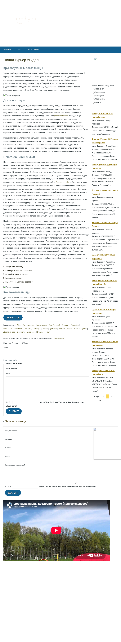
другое (98, 102)
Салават (65, 325)
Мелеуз (37, 328)
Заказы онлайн (62, 182)
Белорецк (7, 328)
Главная (7, 49)
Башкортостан (58, 338)
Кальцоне (99, 95)
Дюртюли (21, 332)
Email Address (11, 368)
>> (99, 400)
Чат (20, 49)
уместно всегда (61, 116)
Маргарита (99, 99)
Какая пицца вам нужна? (15, 465)
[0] (20, 346)
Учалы (40, 332)
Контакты (33, 49)
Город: (8, 456)
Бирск (69, 328)
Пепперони (100, 92)
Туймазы (53, 328)
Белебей (75, 325)
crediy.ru (26, 19)
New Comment (14, 363)
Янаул (47, 332)
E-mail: (8, 448)
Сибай (45, 328)
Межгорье (31, 332)
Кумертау (27, 328)
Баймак (61, 328)
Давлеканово (9, 332)
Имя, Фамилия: (11, 431)
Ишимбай (18, 328)
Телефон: (9, 439)
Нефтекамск (41, 325)
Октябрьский (54, 325)
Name (8, 373)
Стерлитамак (28, 325)
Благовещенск (80, 328)
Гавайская (99, 89)
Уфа (19, 325)
